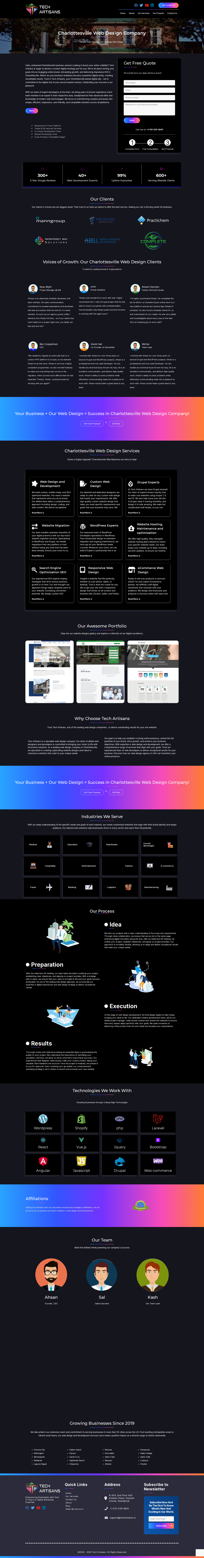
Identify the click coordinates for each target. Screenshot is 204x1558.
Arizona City (39, 1450)
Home (122, 13)
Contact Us (172, 13)
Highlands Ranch (77, 1460)
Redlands (38, 1460)
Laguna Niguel (40, 1464)
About (131, 13)
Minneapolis (39, 1457)
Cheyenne (74, 1464)
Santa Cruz (74, 1457)
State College (146, 1453)
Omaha (143, 1464)
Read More (37, 512)
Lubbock (144, 1460)
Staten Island (75, 1450)
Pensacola (145, 1450)
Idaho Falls (110, 1457)
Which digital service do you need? (94, 1364)
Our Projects (158, 13)
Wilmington (39, 1453)
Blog (68, 1506)
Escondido (109, 1453)
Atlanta (108, 1464)
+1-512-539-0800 (49, 1380)
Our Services (143, 13)
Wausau (108, 1460)
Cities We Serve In (74, 1509)
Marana (108, 1450)
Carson (72, 1453)
